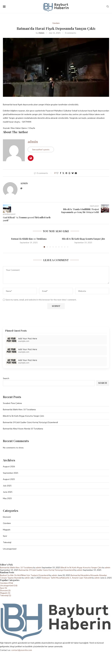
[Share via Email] (76, 173)
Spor (5, 536)
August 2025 (9, 479)
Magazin (6, 529)
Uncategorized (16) (8, 585)
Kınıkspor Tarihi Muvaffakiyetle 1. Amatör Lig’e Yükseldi (66, 577)
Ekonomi (7, 517)
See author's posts (40, 149)
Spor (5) (3, 588)
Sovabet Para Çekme (12, 403)
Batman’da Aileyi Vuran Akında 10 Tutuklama (23, 428)
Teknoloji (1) (5, 595)
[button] (6, 242)
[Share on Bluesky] (73, 173)
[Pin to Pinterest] (66, 173)
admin (41, 33)
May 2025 (7, 498)
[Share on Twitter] (63, 173)
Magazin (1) (5, 593)
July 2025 (7, 485)
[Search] (107, 6)
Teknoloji (7, 542)
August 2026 (9, 466)
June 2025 (7, 492)
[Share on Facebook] (60, 173)
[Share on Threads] (69, 173)
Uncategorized (9, 548)
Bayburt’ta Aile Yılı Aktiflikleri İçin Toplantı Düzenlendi (24, 575)
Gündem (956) (6, 583)
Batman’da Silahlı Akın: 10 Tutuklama (29, 238)
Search (6, 378)
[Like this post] (57, 173)
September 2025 (10, 473)
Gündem (7, 523)
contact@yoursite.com (21, 650)
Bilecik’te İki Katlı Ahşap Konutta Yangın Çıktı (83, 238)
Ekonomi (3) (5, 590)
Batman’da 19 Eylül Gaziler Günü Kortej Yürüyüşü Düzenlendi (30, 422)
